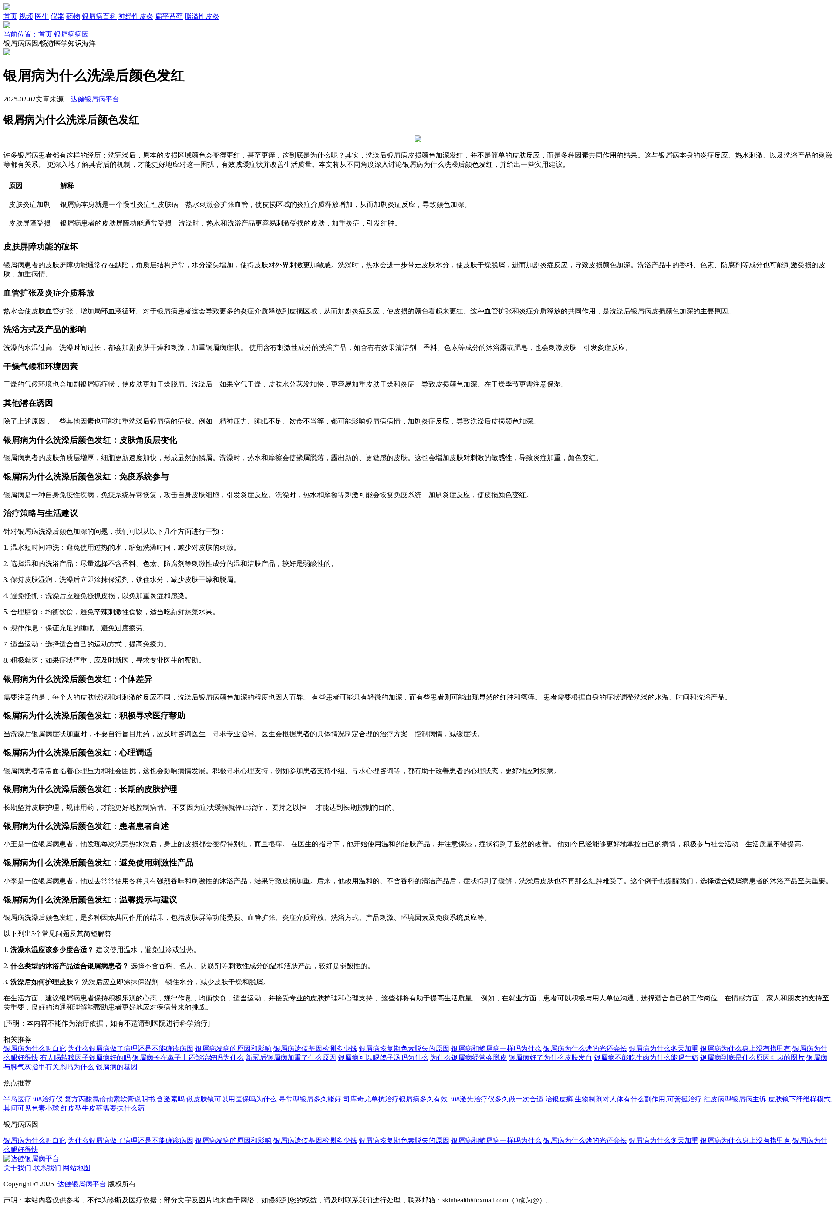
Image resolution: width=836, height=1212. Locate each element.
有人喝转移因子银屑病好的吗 (85, 1057)
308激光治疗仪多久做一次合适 (496, 1099)
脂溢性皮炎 (202, 16)
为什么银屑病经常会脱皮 (468, 1057)
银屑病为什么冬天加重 (663, 1048)
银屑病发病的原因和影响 (233, 1048)
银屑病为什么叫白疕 (34, 1048)
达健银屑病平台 (95, 99)
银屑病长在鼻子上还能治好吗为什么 (188, 1057)
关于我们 (17, 1168)
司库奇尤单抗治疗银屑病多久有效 (395, 1099)
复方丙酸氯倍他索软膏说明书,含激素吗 (124, 1099)
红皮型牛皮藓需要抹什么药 (103, 1108)
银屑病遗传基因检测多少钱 (315, 1048)
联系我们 (47, 1168)
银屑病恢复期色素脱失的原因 (404, 1048)
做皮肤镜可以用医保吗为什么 (231, 1099)
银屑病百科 (99, 16)
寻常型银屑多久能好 (310, 1099)
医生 (42, 16)
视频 (26, 16)
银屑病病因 (71, 34)
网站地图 (77, 1168)
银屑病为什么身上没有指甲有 (745, 1048)
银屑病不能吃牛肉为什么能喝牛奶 (646, 1057)
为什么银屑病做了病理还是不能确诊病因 (130, 1048)
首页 (10, 16)
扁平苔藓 (169, 16)
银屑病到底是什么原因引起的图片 (752, 1057)
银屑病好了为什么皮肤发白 (550, 1057)
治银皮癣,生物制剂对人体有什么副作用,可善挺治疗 (623, 1099)
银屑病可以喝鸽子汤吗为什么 (383, 1057)
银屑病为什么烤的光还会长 (585, 1048)
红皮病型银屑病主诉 (735, 1099)
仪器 (57, 16)
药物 (73, 16)
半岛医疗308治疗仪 (33, 1099)
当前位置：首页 (27, 34)
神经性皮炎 (135, 16)
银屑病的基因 (117, 1067)
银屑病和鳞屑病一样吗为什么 (496, 1048)
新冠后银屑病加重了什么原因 (291, 1057)
